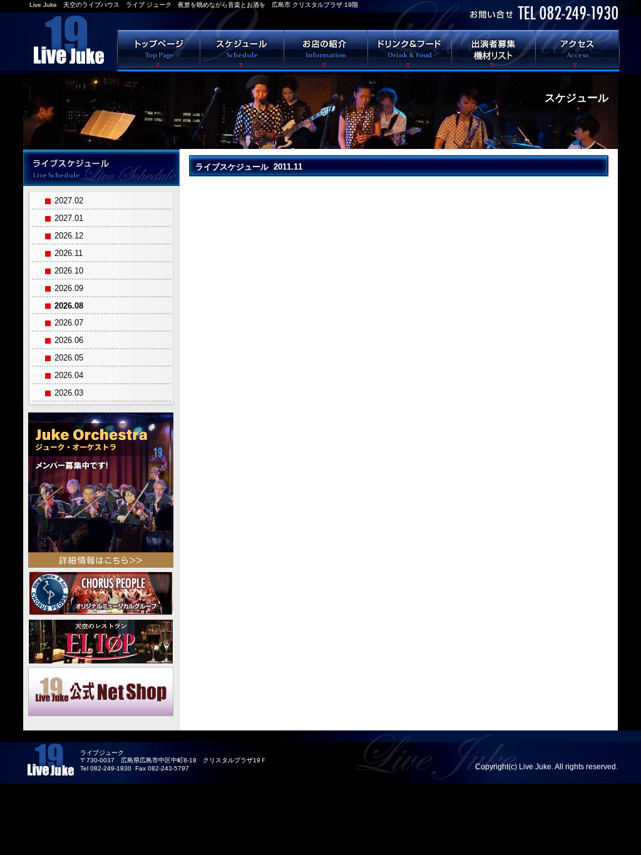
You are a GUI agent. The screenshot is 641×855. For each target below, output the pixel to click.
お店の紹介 (326, 49)
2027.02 (68, 200)
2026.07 (68, 322)
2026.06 (68, 340)
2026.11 (68, 253)
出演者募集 (494, 49)
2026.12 (68, 235)
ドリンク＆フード (410, 49)
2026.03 (68, 392)
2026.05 (68, 357)
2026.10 (68, 270)
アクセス (578, 49)
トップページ (158, 49)
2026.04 (68, 375)
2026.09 (68, 288)
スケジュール (242, 49)
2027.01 (68, 218)
